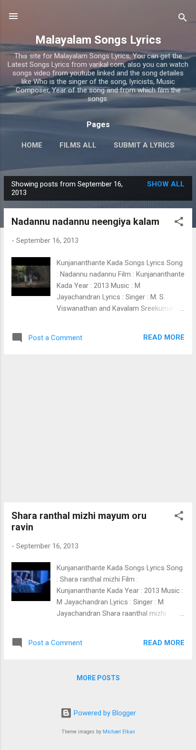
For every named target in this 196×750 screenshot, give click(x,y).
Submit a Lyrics (144, 145)
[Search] (182, 19)
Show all (166, 184)
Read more (164, 337)
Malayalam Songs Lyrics (98, 39)
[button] (179, 223)
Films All (78, 145)
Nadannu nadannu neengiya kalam (85, 221)
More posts (98, 678)
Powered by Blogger (104, 713)
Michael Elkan (119, 732)
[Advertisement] (98, 428)
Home (31, 145)
